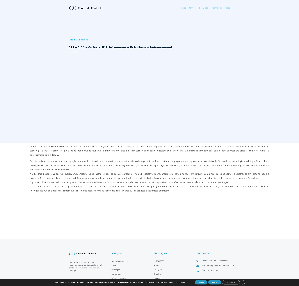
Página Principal (78, 39)
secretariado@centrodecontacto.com (217, 265)
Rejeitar (215, 282)
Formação (217, 8)
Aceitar (201, 282)
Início (183, 8)
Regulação (204, 8)
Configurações (231, 282)
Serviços (193, 8)
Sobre (227, 8)
